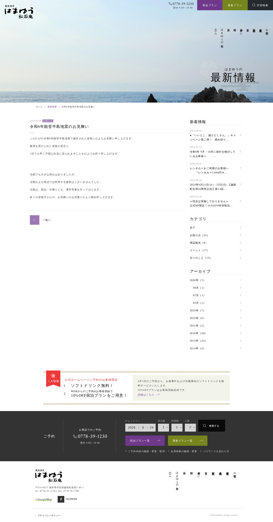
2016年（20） (198, 333)
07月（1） (199, 295)
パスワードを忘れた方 (216, 451)
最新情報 (52, 106)
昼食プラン (235, 5)
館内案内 (254, 27)
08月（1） (199, 287)
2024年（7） (198, 310)
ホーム (216, 30)
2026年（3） (198, 280)
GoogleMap (45, 499)
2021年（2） (198, 325)
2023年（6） (198, 318)
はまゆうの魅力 (222, 35)
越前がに (241, 30)
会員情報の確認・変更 (184, 451)
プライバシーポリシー (49, 515)
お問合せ (267, 30)
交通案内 (260, 27)
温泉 (228, 27)
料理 (235, 27)
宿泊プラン (210, 5)
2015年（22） (198, 340)
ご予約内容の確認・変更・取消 (146, 451)
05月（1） (199, 302)
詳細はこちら (146, 394)
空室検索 (262, 5)
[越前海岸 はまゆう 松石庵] (19, 12)
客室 (248, 27)
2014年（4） (198, 348)
